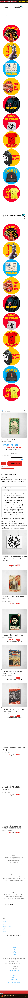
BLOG (14, 975)
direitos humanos (21, 520)
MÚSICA (5, 931)
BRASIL (4, 921)
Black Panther (13, 518)
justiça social (10, 521)
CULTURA (5, 929)
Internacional (4, 521)
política (10, 525)
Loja (2, 410)
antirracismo (6, 518)
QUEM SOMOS (14, 979)
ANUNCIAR (14, 981)
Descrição (7, 487)
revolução (3, 527)
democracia (14, 520)
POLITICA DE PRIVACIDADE (14, 982)
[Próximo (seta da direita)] (2, 993)
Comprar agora (14, 463)
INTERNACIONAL (7, 926)
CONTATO (14, 977)
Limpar (21, 459)
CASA (14, 986)
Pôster (5, 410)
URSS (4, 928)
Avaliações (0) (8, 490)
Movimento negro (18, 521)
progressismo (18, 525)
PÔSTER (14, 984)
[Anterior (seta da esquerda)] (0, 993)
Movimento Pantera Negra (7, 523)
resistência (24, 525)
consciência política (20, 518)
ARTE (4, 924)
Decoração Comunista (6, 520)
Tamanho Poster (6, 455)
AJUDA (14, 974)
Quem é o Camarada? (14, 970)
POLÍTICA (5, 923)
